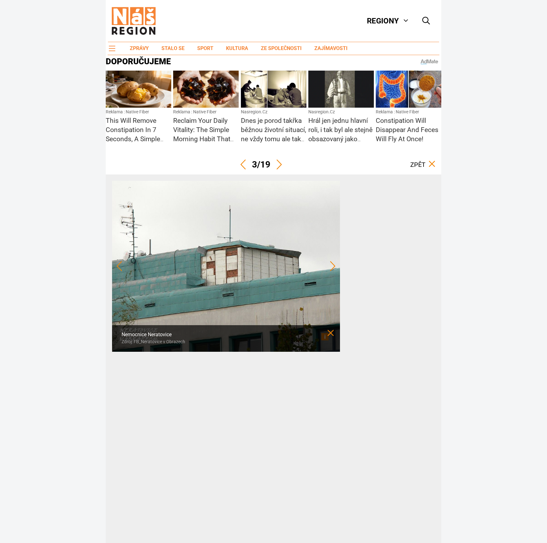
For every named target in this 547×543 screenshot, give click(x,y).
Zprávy (139, 48)
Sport (205, 48)
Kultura (237, 48)
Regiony (383, 20)
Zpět (417, 164)
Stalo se (173, 48)
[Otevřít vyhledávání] (426, 20)
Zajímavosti (331, 48)
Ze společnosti (281, 48)
